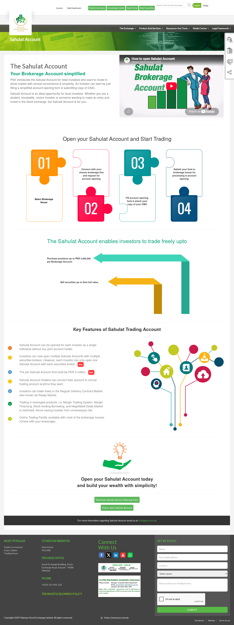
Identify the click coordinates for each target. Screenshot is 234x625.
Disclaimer (199, 620)
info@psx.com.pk (147, 520)
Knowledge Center (115, 6)
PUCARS (46, 550)
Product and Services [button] (150, 28)
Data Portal (132, 6)
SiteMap (211, 620)
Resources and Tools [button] (177, 28)
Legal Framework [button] (220, 28)
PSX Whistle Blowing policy (62, 594)
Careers (59, 6)
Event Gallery (10, 550)
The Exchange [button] (126, 28)
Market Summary (97, 6)
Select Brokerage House (44, 200)
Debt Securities (147, 6)
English (196, 3)
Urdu (205, 3)
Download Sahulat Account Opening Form (117, 499)
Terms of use (224, 620)
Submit (192, 609)
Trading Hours (11, 553)
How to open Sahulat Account (117, 507)
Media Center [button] (200, 28)
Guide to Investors (13, 547)
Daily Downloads (74, 6)
